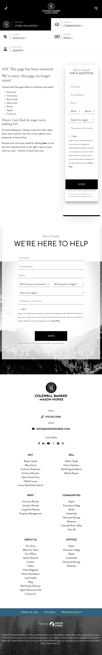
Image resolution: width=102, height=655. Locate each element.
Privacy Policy (76, 196)
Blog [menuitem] (30, 582)
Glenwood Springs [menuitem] (71, 517)
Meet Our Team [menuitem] (30, 550)
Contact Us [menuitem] (30, 594)
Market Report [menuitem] (71, 473)
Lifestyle (18, 38)
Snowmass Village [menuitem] (71, 505)
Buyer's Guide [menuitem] (30, 461)
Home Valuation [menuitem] (71, 465)
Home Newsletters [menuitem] (30, 574)
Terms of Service (86, 196)
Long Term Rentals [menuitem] (31, 509)
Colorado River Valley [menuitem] (71, 525)
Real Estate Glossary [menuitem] (30, 586)
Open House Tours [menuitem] (31, 477)
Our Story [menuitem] (30, 546)
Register (10, 110)
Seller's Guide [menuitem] (71, 461)
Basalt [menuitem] (71, 509)
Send (81, 184)
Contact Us (11, 113)
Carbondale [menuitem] (71, 513)
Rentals (10, 106)
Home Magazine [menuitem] (30, 570)
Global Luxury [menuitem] (30, 481)
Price (67, 38)
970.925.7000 (5, 8)
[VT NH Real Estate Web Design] (51, 625)
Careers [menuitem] (30, 562)
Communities (72, 26)
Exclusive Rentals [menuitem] (30, 501)
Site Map (49, 612)
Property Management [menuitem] (31, 513)
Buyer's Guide (12, 99)
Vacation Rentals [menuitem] (30, 505)
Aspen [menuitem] (71, 501)
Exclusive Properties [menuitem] (30, 469)
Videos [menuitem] (30, 566)
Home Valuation (26, 24)
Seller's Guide (12, 103)
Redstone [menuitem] (71, 521)
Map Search (11, 92)
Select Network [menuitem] (30, 558)
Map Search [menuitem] (30, 465)
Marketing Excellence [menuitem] (71, 469)
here (45, 143)
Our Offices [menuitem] (30, 554)
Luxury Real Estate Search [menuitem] (30, 485)
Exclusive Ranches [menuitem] (30, 473)
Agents (17, 49)
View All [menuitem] (71, 529)
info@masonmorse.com (53, 429)
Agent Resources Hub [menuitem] (30, 590)
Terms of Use (29, 612)
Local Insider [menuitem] (31, 578)
